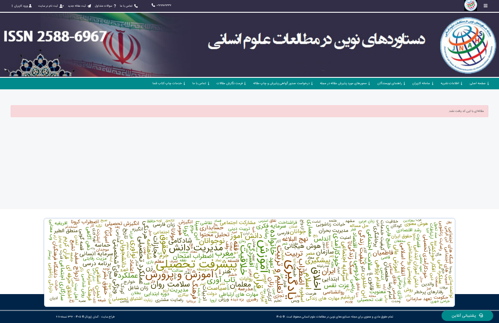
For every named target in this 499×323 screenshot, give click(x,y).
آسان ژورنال (91, 317)
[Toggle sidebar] (486, 5)
